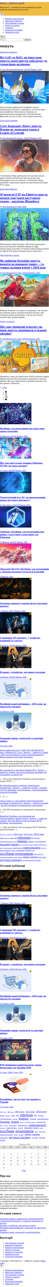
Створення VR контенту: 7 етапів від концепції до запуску (20, 639)
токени (15, 857)
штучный (26, 860)
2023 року (39, 834)
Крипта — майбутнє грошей (12, 3)
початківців (24, 854)
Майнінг (22, 841)
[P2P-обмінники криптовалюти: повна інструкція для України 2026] (15, 1060)
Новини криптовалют (14, 19)
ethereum (24, 837)
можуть (13, 850)
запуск (2, 848)
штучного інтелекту (11, 859)
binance (2, 838)
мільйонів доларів (23, 850)
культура (43, 848)
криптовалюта (18, 848)
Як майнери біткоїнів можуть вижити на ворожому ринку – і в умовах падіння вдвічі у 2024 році (23, 264)
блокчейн (5, 844)
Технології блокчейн (14, 30)
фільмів (20, 857)
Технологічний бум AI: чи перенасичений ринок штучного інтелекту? (22, 498)
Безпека (37, 838)
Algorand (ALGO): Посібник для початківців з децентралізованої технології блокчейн (24, 570)
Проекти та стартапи (14, 1252)
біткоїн (14, 844)
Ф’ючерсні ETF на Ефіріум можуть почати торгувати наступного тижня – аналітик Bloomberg (24, 198)
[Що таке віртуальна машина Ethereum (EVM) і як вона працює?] (15, 458)
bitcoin (7, 838)
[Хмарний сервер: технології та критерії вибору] (15, 733)
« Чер (23, 1170)
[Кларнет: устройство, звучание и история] (15, 667)
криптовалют (8, 848)
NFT (32, 838)
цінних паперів (30, 857)
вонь (45, 844)
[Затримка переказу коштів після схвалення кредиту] (15, 598)
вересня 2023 (38, 845)
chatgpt (12, 838)
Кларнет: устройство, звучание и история (22, 672)
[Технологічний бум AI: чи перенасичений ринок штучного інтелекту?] (15, 492)
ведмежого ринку (28, 844)
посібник (7, 853)
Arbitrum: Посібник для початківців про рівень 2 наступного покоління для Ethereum (22, 534)
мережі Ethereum (5, 850)
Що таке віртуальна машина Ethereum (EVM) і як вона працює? (21, 464)
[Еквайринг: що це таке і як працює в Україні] (15, 1094)
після (35, 854)
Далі (5, 388)
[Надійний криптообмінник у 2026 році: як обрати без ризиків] (15, 699)
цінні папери (42, 857)
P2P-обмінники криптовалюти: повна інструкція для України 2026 (20, 1066)
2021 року (18, 834)
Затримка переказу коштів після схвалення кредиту (22, 1219)
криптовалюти (31, 847)
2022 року (28, 834)
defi (15, 838)
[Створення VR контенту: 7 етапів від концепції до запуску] (15, 633)
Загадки (14, 841)
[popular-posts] (6, 392)
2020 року (10, 834)
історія (38, 860)
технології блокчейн (6, 857)
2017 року (3, 834)
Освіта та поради (12, 25)
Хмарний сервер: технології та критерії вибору (20, 1232)
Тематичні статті (12, 32)
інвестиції (32, 860)
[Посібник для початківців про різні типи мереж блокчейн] (15, 424)
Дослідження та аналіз (14, 23)
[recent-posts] (6, 395)
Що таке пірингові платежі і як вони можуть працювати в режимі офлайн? (23, 330)
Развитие (31, 841)
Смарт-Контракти (40, 841)
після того (40, 854)
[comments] (6, 397)
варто (20, 844)
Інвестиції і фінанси (13, 21)
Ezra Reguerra (8, 69)
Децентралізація (6, 841)
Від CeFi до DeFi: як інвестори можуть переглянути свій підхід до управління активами (23, 61)
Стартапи (9, 28)
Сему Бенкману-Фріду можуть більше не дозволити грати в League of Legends (21, 129)
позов (33, 850)
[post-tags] (6, 400)
